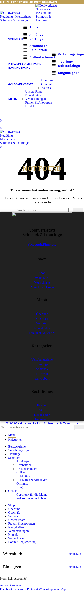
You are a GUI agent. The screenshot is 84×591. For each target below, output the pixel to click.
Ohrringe (22, 483)
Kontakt (30, 106)
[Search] (78, 210)
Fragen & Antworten (38, 102)
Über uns (47, 80)
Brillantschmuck (26, 468)
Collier (20, 472)
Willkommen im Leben (31, 498)
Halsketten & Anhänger (31, 479)
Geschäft (47, 84)
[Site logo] (17, 20)
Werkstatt (47, 87)
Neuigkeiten (33, 95)
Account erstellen (11, 585)
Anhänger (22, 461)
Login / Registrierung (22, 542)
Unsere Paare (33, 91)
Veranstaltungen (35, 99)
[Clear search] (69, 210)
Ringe (20, 487)
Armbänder (23, 465)
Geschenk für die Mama (31, 494)
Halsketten (23, 476)
